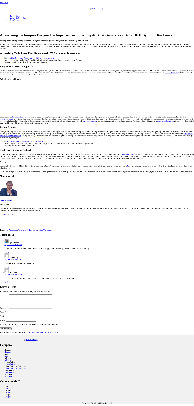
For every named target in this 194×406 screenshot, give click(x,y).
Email (3, 316)
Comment (4, 308)
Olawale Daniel (6, 200)
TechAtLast (4, 3)
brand (129, 166)
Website (3, 320)
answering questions (90, 121)
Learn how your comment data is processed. (43, 332)
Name (3, 312)
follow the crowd (128, 154)
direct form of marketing (165, 121)
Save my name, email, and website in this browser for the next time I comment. (30, 324)
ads (7, 230)
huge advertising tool (19, 117)
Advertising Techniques (26, 230)
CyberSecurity (15, 20)
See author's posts (6, 214)
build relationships (171, 73)
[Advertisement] (97, 98)
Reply (6, 252)
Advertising (13, 230)
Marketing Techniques (44, 230)
